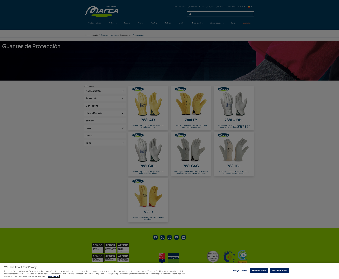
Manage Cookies (240, 270)
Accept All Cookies (279, 270)
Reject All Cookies (259, 270)
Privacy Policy (53, 276)
